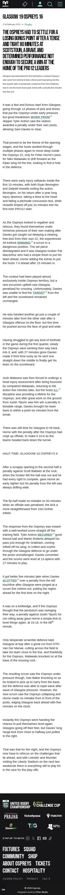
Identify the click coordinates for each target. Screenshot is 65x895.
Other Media (41, 892)
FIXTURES (11, 849)
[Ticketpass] (32, 816)
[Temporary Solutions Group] (32, 826)
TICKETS (42, 863)
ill (56, 390)
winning (24, 242)
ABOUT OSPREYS (17, 863)
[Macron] (54, 816)
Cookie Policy (13, 879)
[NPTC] (54, 826)
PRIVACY (32, 879)
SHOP (33, 856)
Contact (11, 871)
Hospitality (34, 871)
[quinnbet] (11, 826)
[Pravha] (11, 816)
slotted (10, 580)
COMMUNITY (13, 856)
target (39, 292)
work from (40, 117)
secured (45, 534)
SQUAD (30, 849)
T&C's (46, 879)
